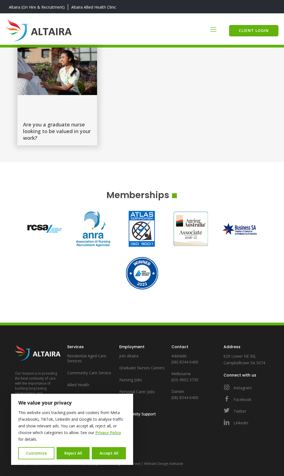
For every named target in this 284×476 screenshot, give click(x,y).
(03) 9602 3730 (184, 379)
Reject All (73, 453)
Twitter (239, 411)
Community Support (137, 414)
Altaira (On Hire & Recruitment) (37, 7)
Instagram (242, 387)
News (124, 405)
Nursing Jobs (130, 379)
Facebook (241, 399)
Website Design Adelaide (163, 463)
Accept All (109, 453)
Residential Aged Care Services (86, 358)
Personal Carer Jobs (137, 391)
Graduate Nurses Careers (142, 367)
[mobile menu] (213, 29)
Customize (36, 453)
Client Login (254, 30)
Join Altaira (128, 355)
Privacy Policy (108, 432)
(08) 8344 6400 (184, 362)
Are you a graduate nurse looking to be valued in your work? (57, 131)
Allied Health (78, 384)
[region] (72, 429)
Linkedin (240, 422)
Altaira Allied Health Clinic (93, 7)
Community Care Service (89, 372)
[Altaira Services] (39, 29)
